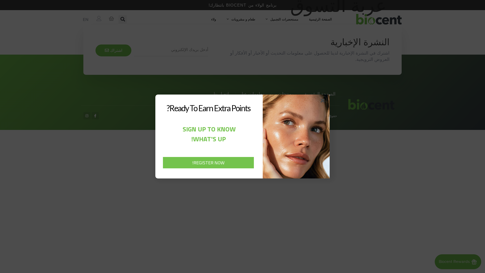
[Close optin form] (324, 102)
